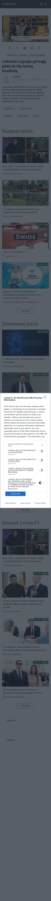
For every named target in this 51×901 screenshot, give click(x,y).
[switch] (41, 451)
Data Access (25, 503)
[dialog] (25, 450)
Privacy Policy (40, 503)
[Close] (45, 398)
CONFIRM (15, 494)
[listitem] (25, 445)
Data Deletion (10, 503)
